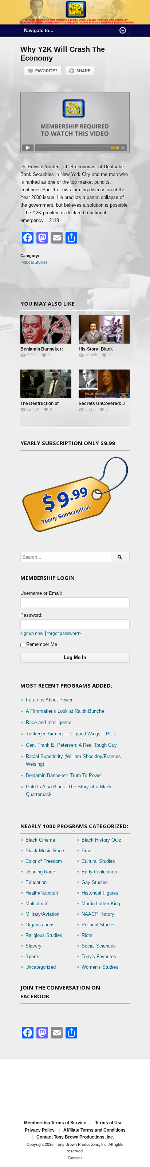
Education (36, 882)
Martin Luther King (101, 903)
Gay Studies (95, 882)
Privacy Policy (40, 1130)
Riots (87, 935)
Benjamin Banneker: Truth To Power (64, 775)
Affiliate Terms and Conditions (94, 1130)
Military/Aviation (42, 914)
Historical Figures (100, 893)
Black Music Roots (45, 850)
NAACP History (98, 914)
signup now (31, 633)
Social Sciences (99, 946)
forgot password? (64, 633)
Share (83, 71)
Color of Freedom (43, 861)
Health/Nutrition (41, 893)
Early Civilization (99, 872)
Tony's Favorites (99, 956)
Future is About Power (49, 700)
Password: (31, 615)
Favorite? (46, 71)
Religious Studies (43, 935)
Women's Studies (100, 967)
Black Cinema (40, 840)
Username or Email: (41, 593)
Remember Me (41, 644)
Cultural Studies (98, 861)
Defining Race (40, 872)
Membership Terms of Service (55, 1122)
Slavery (33, 946)
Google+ (75, 1158)
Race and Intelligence (48, 722)
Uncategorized (40, 967)
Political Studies (34, 262)
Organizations (40, 924)
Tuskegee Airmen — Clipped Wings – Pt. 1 (71, 733)
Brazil (88, 850)
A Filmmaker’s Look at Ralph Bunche (65, 711)
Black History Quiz (101, 840)
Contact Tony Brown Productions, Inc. (75, 1137)
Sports (32, 956)
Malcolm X (36, 903)
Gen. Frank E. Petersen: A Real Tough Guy (71, 745)
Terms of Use (109, 1122)
